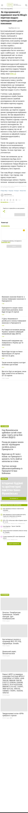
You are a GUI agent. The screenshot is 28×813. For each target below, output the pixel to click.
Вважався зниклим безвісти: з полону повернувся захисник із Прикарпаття (14, 299)
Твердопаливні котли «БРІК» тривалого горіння (13, 714)
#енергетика (23, 190)
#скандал (16, 190)
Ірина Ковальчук (8, 194)
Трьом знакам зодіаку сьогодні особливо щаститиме (14, 363)
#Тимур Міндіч (4, 190)
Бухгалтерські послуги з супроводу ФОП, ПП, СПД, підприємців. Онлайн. (11, 641)
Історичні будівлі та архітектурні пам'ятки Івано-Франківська (12, 488)
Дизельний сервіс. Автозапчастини (9, 652)
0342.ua (13, 74)
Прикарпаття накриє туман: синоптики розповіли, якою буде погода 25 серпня (12, 310)
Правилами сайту (5, 242)
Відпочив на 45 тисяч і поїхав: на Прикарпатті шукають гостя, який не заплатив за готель (12, 458)
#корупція (11, 190)
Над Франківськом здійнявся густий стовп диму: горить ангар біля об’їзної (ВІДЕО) (12, 434)
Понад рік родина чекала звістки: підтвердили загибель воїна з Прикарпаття (12, 446)
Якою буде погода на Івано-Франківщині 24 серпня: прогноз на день (12, 354)
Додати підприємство (14, 543)
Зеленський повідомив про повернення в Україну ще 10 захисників (12, 343)
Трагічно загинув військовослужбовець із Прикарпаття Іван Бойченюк (12, 470)
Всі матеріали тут (14, 498)
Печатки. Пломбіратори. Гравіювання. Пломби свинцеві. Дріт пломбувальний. (11, 615)
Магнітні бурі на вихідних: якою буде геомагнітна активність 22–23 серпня (14, 373)
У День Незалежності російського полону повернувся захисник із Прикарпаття (14, 321)
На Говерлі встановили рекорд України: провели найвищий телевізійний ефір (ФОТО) (13, 332)
